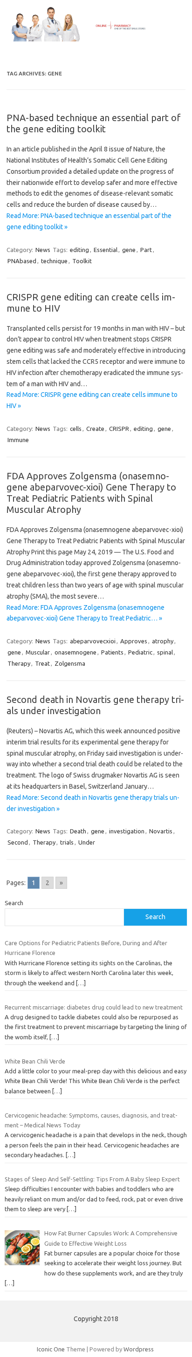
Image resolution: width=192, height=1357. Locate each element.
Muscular (38, 652)
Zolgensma (70, 663)
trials (67, 842)
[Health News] (96, 39)
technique (54, 261)
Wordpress (138, 1349)
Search (14, 903)
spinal (165, 652)
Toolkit (82, 261)
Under (86, 842)
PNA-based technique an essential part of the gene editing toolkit (94, 123)
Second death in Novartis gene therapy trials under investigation (95, 705)
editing (79, 249)
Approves (133, 641)
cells (76, 428)
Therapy (18, 663)
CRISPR (119, 428)
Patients (112, 652)
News (42, 249)
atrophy (162, 641)
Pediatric (140, 652)
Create (95, 428)
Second (17, 842)
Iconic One (51, 1349)
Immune (18, 439)
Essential (105, 249)
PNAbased (21, 261)
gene (129, 249)
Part (146, 249)
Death (78, 831)
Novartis (160, 831)
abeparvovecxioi (93, 641)
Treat (42, 663)
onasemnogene (75, 652)
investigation (126, 831)
